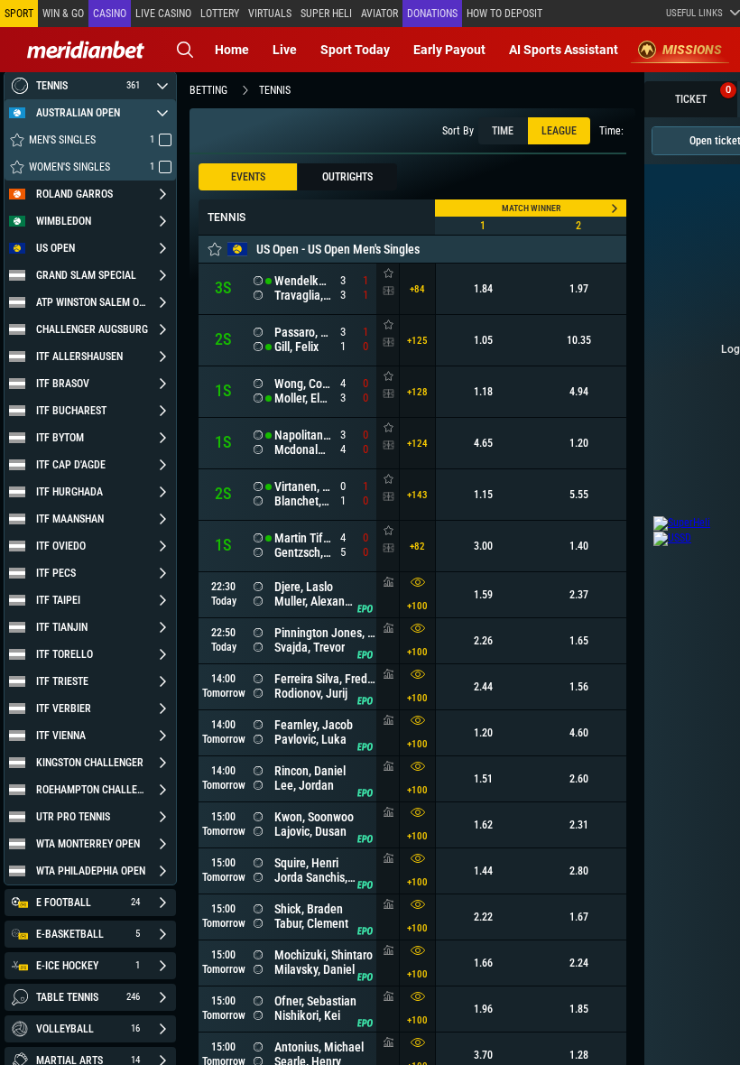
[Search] (185, 49)
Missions (692, 49)
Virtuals (269, 13)
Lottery (219, 13)
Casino (109, 13)
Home (232, 49)
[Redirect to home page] (85, 49)
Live (285, 49)
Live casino (163, 13)
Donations (432, 13)
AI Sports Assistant (563, 49)
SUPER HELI (326, 13)
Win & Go (63, 13)
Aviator (379, 13)
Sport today (355, 49)
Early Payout (449, 49)
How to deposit (504, 13)
